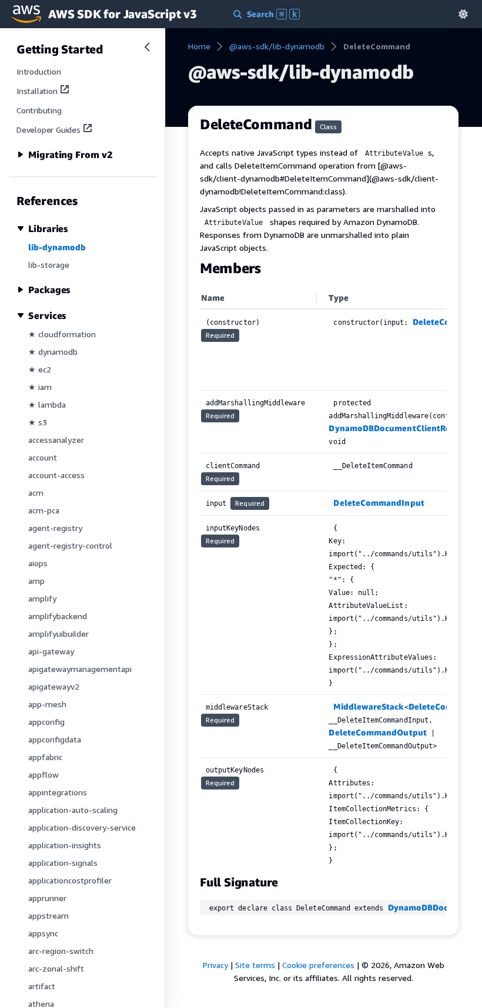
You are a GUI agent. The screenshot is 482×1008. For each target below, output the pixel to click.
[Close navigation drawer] (147, 47)
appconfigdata (54, 739)
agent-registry (55, 528)
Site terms (255, 965)
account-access (56, 475)
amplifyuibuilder (58, 634)
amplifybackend (57, 616)
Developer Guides (48, 130)
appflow (43, 774)
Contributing (39, 110)
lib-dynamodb (57, 247)
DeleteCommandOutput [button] (377, 732)
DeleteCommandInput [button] (378, 503)
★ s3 (37, 422)
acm (35, 493)
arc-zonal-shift (56, 968)
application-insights (64, 845)
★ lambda (47, 404)
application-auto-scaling (73, 810)
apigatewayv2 (53, 686)
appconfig (46, 722)
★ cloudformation (62, 334)
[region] (323, 580)
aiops (38, 563)
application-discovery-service (82, 827)
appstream (48, 915)
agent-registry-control (70, 545)
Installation (37, 91)
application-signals (63, 863)
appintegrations (57, 792)
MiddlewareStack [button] (368, 706)
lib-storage (48, 265)
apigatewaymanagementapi (80, 669)
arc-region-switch (60, 951)
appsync (43, 933)
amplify (42, 598)
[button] (463, 14)
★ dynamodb (53, 352)
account (42, 457)
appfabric (45, 757)
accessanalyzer (56, 440)
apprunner (47, 898)
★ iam (40, 387)
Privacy (215, 965)
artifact (41, 986)
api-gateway (51, 651)
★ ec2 (39, 369)
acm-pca (43, 510)
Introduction (38, 71)
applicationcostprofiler (70, 880)
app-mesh (47, 704)
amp (36, 581)
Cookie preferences (318, 965)
